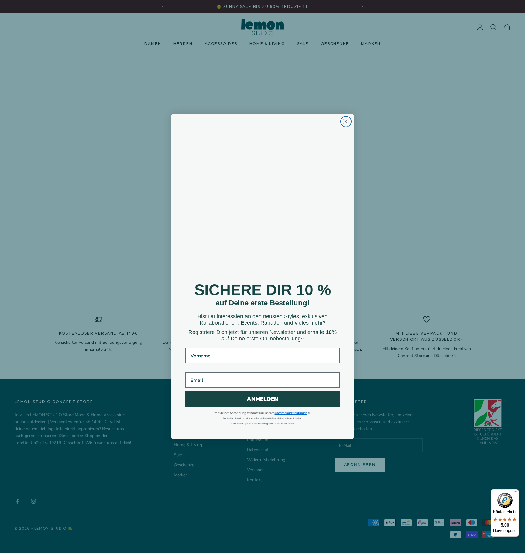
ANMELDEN (262, 398)
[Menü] (515, 493)
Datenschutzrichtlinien (291, 413)
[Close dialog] (346, 121)
